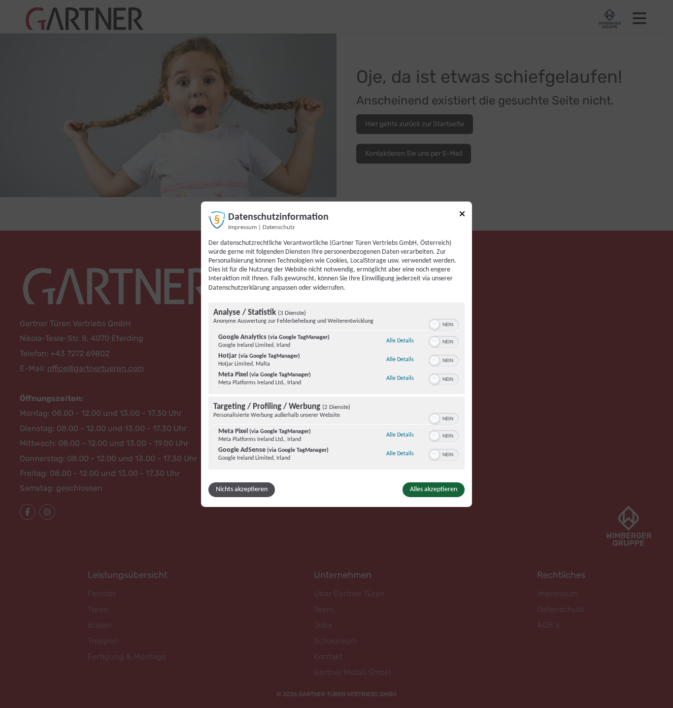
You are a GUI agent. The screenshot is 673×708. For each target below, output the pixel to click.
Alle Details (400, 340)
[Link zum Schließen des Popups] (462, 213)
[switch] (444, 324)
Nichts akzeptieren (242, 489)
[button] (434, 324)
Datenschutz (279, 227)
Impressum (242, 227)
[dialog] (336, 353)
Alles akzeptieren (433, 489)
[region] (336, 387)
